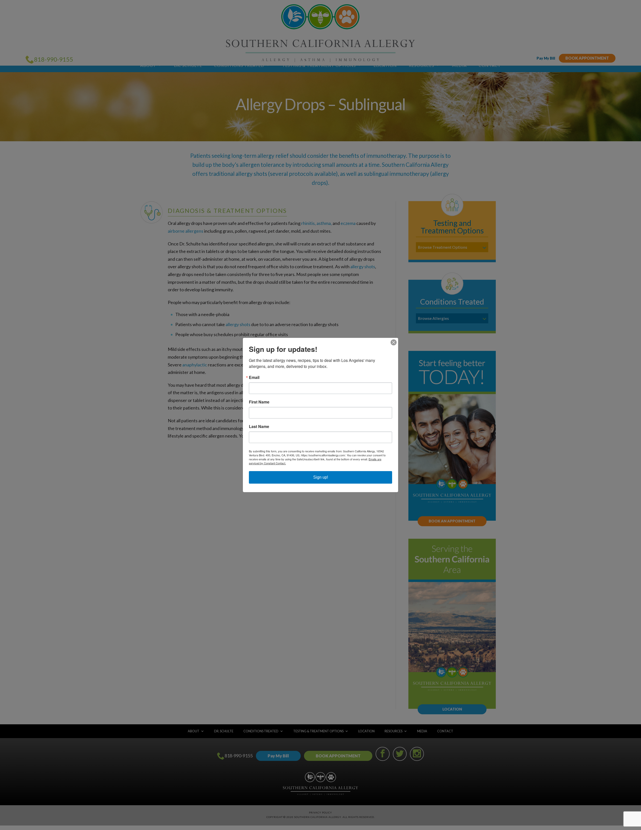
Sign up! (320, 477)
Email (254, 377)
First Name (259, 402)
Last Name (259, 427)
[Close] (394, 342)
